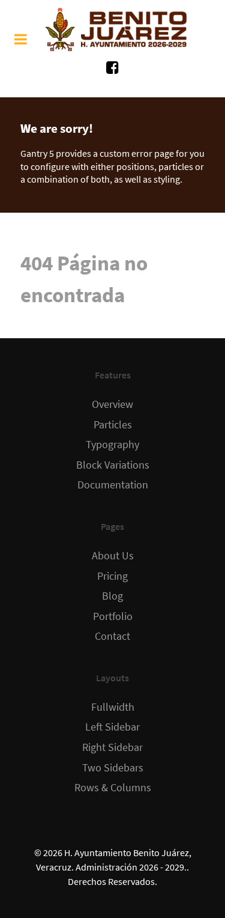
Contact (112, 636)
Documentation (112, 484)
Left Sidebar (112, 727)
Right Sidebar (112, 747)
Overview (112, 404)
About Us (113, 555)
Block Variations (112, 465)
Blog (112, 596)
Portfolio (113, 616)
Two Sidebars (112, 767)
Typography (112, 444)
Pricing (112, 576)
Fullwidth (112, 707)
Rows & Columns (112, 787)
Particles (113, 424)
